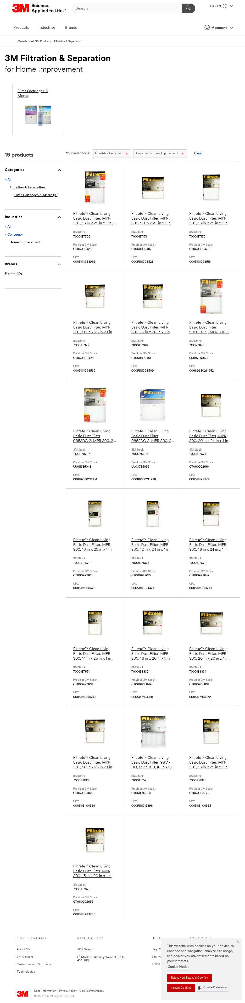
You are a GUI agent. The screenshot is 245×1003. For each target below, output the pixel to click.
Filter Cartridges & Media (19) (36, 195)
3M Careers (25, 956)
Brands (71, 28)
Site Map (157, 956)
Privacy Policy (68, 991)
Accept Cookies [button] (181, 987)
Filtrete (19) (13, 274)
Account (219, 28)
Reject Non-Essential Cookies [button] (189, 977)
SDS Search (85, 949)
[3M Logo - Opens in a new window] (39, 8)
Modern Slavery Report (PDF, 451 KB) (101, 958)
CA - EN (216, 6)
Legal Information (45, 991)
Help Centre (159, 949)
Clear (198, 153)
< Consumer (14, 235)
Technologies (26, 971)
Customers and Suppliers (34, 964)
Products (21, 28)
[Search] (188, 8)
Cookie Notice (178, 967)
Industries (47, 28)
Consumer (108, 153)
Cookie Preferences (91, 991)
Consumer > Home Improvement (157, 153)
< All (8, 179)
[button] (212, 988)
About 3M (24, 949)
